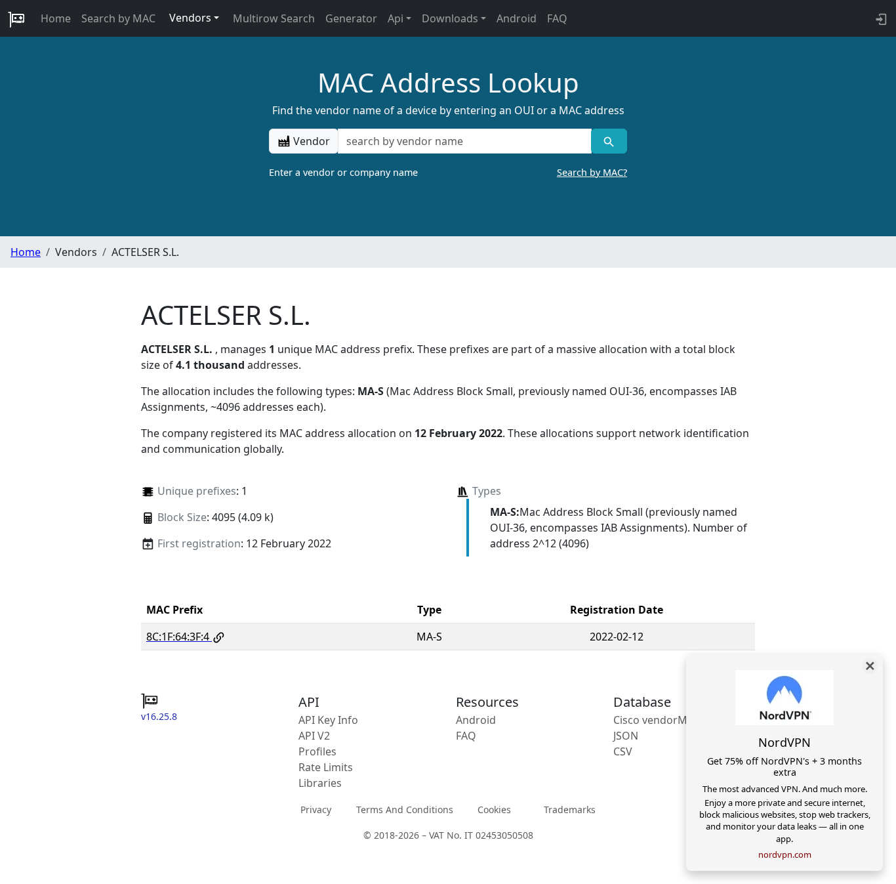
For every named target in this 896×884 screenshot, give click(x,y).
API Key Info (328, 720)
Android (517, 18)
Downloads (450, 18)
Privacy (315, 809)
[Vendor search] (609, 141)
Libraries (320, 783)
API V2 (314, 735)
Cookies (494, 809)
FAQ (557, 18)
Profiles (317, 751)
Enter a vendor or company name (448, 172)
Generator (351, 18)
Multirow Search (274, 18)
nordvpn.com (784, 854)
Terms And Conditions (404, 809)
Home (56, 18)
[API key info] (880, 18)
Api (395, 18)
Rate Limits (325, 767)
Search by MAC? (592, 172)
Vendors (190, 18)
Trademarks (570, 809)
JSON (625, 735)
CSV (622, 751)
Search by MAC (118, 18)
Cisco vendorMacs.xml (668, 720)
